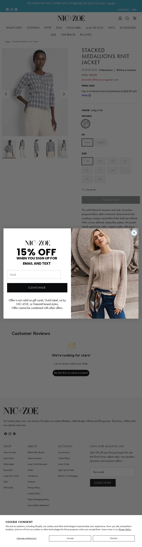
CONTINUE (37, 287)
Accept (70, 538)
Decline (113, 538)
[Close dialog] (134, 233)
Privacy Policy (125, 529)
